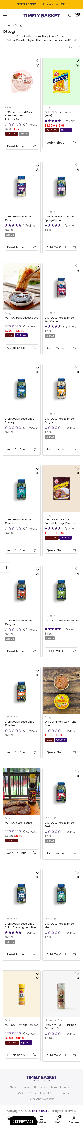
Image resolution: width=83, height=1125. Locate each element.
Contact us (40, 1087)
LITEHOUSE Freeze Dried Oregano (19, 622)
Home (7, 25)
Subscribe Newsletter (41, 1099)
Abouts (14, 1087)
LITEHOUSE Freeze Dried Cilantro (19, 723)
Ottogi (48, 107)
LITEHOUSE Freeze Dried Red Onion (59, 319)
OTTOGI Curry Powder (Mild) (58, 113)
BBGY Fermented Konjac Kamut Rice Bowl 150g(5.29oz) (20, 115)
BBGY (8, 107)
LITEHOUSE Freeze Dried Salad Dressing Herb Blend (21, 925)
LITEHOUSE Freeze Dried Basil (59, 824)
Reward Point (47, 1093)
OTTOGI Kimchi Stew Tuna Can (60, 723)
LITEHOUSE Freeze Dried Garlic (19, 218)
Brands (26, 1087)
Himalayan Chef (54, 1020)
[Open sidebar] (5, 567)
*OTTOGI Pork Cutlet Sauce (21, 317)
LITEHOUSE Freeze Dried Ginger (59, 420)
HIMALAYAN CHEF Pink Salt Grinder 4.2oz (60, 1026)
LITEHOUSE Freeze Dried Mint (59, 925)
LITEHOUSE (11, 212)
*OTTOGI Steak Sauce (18, 823)
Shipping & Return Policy (22, 1093)
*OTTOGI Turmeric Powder (21, 1025)
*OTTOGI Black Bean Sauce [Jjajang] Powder (60, 521)
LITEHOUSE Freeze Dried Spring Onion (59, 218)
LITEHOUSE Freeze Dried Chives (19, 521)
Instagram (65, 1093)
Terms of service (60, 1087)
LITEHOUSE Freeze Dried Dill (61, 620)
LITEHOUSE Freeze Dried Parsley (19, 420)
